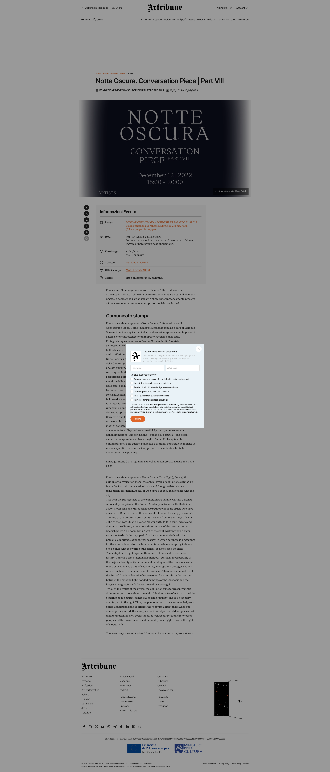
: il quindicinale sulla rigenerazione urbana (156, 387)
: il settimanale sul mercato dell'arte (152, 383)
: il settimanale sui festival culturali (151, 400)
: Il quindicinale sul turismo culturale (151, 395)
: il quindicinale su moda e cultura (151, 391)
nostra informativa (170, 407)
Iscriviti (138, 418)
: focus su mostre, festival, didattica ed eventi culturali (161, 379)
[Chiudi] (199, 349)
